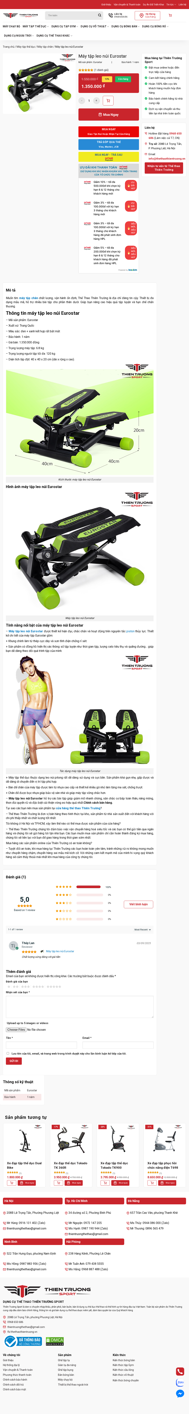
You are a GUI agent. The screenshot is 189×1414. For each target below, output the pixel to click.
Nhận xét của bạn (18, 992)
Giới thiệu (106, 4)
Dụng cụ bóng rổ (154, 26)
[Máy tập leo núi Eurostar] (42, 951)
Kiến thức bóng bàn (124, 1360)
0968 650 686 (15, 1322)
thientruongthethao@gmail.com (26, 1327)
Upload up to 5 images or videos (27, 1023)
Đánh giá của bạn (17, 981)
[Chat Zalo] (176, 1382)
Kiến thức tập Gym (123, 1365)
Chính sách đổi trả (13, 1384)
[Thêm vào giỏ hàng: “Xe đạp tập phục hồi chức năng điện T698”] (152, 1183)
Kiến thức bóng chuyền (126, 1380)
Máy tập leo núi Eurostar (60, 951)
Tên (9, 1038)
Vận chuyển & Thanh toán (127, 4)
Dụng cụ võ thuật (93, 26)
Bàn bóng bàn (66, 1374)
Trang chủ (8, 46)
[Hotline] (176, 1371)
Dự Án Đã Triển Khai (153, 4)
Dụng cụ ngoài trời (17, 35)
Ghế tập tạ (64, 1360)
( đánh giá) (101, 70)
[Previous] (3, 1158)
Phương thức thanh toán (17, 1374)
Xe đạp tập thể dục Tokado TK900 (114, 1165)
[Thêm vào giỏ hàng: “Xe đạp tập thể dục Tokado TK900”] (105, 1183)
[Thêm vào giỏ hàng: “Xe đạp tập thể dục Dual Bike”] (11, 1183)
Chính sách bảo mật (14, 1389)
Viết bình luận (138, 904)
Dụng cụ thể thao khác (53, 35)
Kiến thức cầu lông (123, 1369)
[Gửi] (100, 16)
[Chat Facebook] (176, 1394)
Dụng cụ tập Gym (63, 26)
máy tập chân (28, 298)
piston (130, 631)
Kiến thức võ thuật (123, 1374)
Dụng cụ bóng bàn (124, 26)
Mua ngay (29, 1183)
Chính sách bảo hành (15, 1379)
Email (87, 1038)
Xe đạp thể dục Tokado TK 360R (70, 1165)
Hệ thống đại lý (11, 1365)
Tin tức (170, 4)
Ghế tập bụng (65, 1369)
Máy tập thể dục (34, 26)
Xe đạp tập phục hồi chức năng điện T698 (162, 1165)
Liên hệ (182, 4)
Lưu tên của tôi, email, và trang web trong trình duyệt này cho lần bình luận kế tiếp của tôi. (69, 1053)
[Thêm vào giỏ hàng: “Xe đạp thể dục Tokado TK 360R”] (58, 1183)
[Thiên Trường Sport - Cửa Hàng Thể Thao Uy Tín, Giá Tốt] (21, 15)
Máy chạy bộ (11, 26)
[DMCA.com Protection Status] (55, 1341)
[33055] (108, 100)
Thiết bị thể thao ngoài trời (73, 1384)
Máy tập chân (45, 46)
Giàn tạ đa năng (67, 1365)
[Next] (186, 1158)
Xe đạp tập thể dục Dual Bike (24, 1165)
